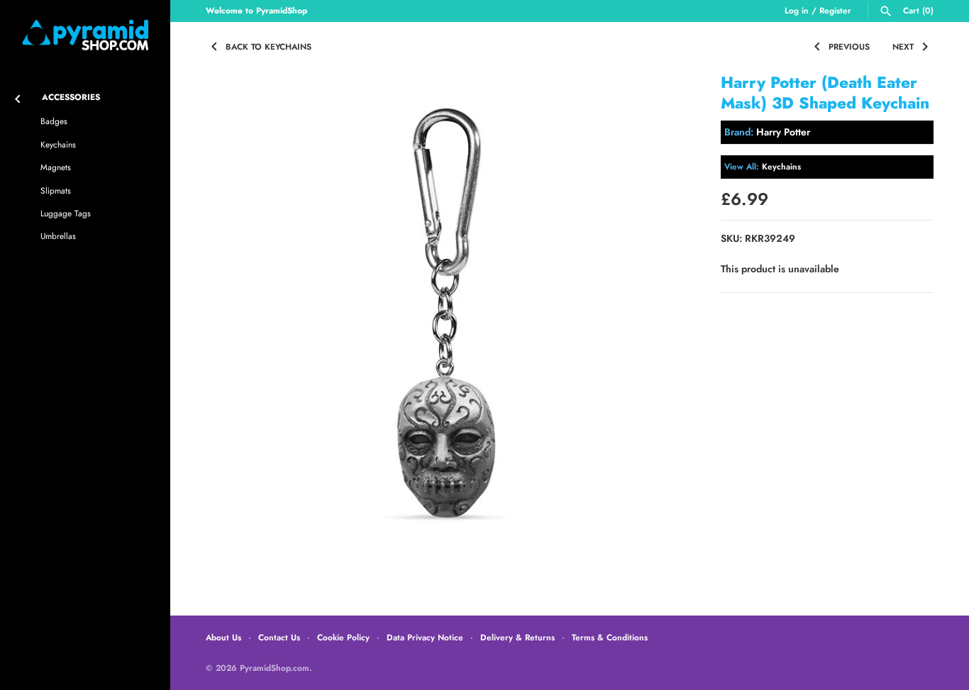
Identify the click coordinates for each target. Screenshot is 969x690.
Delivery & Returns (517, 637)
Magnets (55, 167)
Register (835, 10)
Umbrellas (58, 236)
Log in (797, 10)
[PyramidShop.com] (85, 35)
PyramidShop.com (274, 668)
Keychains (58, 144)
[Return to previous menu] (17, 96)
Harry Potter (783, 132)
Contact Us (279, 637)
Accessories (71, 97)
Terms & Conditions (610, 637)
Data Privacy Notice (425, 637)
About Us (223, 637)
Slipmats (55, 190)
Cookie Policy (343, 637)
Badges (53, 121)
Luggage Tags (65, 213)
